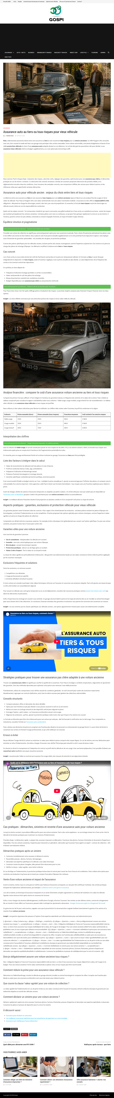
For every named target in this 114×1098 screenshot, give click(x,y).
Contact (79, 1)
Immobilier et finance (44, 52)
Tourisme (94, 52)
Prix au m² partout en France (68, 1)
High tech (8, 57)
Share (8, 1034)
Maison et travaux (60, 52)
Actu (15, 1)
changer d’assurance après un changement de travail (87, 903)
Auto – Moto (21, 52)
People (20, 1)
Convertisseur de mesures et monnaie (33, 1)
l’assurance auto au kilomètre (13, 494)
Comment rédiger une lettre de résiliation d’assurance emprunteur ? (17, 1081)
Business (31, 52)
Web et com (73, 52)
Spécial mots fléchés (52, 1)
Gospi (16, 1095)
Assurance (8, 52)
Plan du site (93, 1095)
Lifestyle (83, 52)
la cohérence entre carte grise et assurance (54, 888)
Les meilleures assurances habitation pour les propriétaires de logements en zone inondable (36, 1018)
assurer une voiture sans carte (96, 591)
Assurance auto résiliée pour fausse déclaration (22, 1021)
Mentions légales (104, 1095)
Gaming (103, 52)
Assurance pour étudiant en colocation (19, 1015)
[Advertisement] (57, 36)
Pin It (25, 1034)
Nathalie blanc (10, 136)
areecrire (14, 1029)
